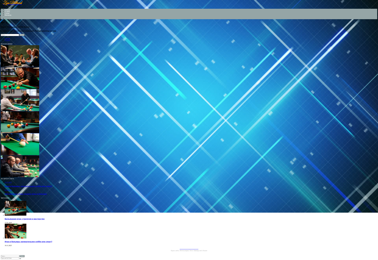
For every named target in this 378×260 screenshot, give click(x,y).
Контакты (8, 15)
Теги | (192, 250)
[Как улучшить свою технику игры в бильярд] (60, 78)
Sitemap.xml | (198, 250)
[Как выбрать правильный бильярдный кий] (60, 144)
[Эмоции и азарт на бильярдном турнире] (60, 166)
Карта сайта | (175, 250)
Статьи (7, 13)
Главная (7, 9)
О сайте (7, 11)
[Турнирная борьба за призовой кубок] (60, 56)
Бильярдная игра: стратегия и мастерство (25, 219)
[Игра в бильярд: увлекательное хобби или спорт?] (62, 231)
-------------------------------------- (189, 249)
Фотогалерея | (185, 250)
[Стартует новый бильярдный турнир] (60, 100)
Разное (205, 250)
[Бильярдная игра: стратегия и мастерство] (60, 122)
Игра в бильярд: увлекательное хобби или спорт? (28, 242)
